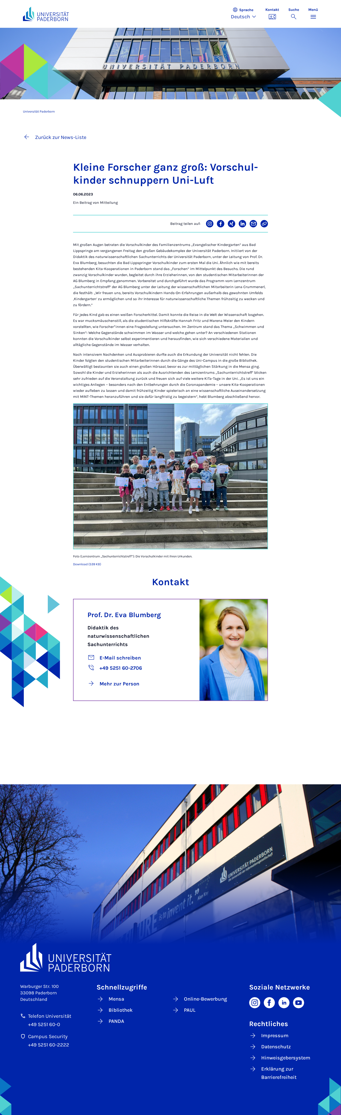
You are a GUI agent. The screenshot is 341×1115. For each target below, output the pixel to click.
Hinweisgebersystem (285, 1058)
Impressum (275, 1036)
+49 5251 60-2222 (48, 1045)
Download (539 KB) (87, 564)
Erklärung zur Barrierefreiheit (278, 1073)
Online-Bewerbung (205, 999)
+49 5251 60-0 (44, 1024)
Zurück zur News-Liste (60, 137)
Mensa (116, 999)
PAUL (190, 1010)
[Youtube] (298, 1002)
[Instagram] (254, 1002)
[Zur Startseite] (46, 14)
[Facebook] (269, 1002)
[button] (246, 14)
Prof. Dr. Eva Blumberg (124, 615)
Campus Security (48, 1036)
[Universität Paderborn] (170, 957)
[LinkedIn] (284, 1002)
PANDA (116, 1021)
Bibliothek (121, 1010)
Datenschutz (276, 1047)
